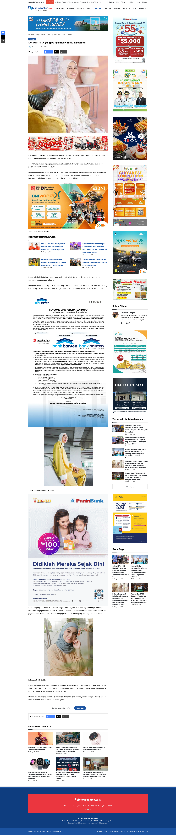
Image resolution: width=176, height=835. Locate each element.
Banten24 (142, 8)
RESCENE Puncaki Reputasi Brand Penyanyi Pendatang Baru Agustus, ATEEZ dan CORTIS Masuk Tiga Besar (89, 2)
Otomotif (80, 8)
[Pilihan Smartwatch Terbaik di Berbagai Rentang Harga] (95, 738)
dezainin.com (143, 831)
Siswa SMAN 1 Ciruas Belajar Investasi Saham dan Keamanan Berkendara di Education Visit (94, 774)
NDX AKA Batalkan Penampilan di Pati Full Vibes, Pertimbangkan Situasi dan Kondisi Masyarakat (53, 247)
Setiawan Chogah (128, 313)
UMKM (134, 8)
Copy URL (80, 708)
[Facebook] (122, 323)
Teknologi (107, 8)
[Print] (3, 41)
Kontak (138, 2)
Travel (88, 8)
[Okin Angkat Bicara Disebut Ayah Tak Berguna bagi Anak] (40, 738)
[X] (3, 37)
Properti (126, 8)
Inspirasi (117, 8)
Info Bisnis (60, 8)
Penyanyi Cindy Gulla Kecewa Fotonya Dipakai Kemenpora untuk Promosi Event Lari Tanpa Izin (53, 262)
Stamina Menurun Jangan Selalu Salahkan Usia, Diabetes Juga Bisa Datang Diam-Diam (94, 262)
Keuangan (70, 8)
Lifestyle (97, 8)
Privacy (123, 2)
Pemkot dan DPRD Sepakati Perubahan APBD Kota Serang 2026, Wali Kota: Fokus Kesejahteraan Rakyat (139, 598)
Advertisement (114, 831)
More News (130, 487)
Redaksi (111, 2)
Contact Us (124, 831)
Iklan (117, 2)
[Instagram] (129, 323)
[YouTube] (126, 323)
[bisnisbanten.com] (41, 8)
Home (32, 34)
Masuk (144, 2)
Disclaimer (131, 2)
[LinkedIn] (124, 323)
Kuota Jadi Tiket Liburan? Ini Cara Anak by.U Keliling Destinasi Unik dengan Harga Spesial (67, 749)
